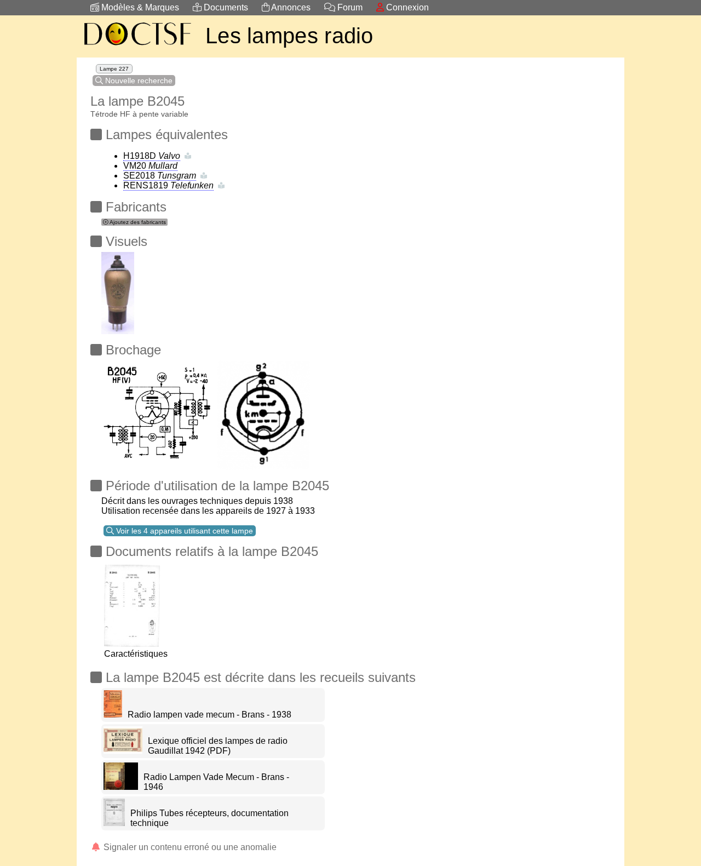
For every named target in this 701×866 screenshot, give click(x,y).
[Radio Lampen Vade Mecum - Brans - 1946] (121, 787)
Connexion (406, 7)
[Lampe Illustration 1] (117, 290)
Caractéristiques (136, 653)
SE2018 (159, 175)
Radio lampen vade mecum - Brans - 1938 (209, 714)
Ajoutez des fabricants (137, 222)
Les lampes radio (289, 36)
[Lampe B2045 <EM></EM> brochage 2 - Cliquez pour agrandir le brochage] (158, 412)
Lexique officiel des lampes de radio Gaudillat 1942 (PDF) (218, 745)
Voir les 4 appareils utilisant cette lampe (183, 530)
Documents (225, 7)
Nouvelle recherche (138, 80)
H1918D (151, 155)
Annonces (290, 7)
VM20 (150, 165)
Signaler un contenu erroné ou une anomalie (189, 847)
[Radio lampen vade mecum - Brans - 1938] (113, 714)
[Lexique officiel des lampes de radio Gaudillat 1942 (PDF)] (123, 750)
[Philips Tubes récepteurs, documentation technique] (114, 823)
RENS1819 (168, 185)
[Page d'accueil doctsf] (137, 46)
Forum (349, 7)
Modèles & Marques (139, 7)
